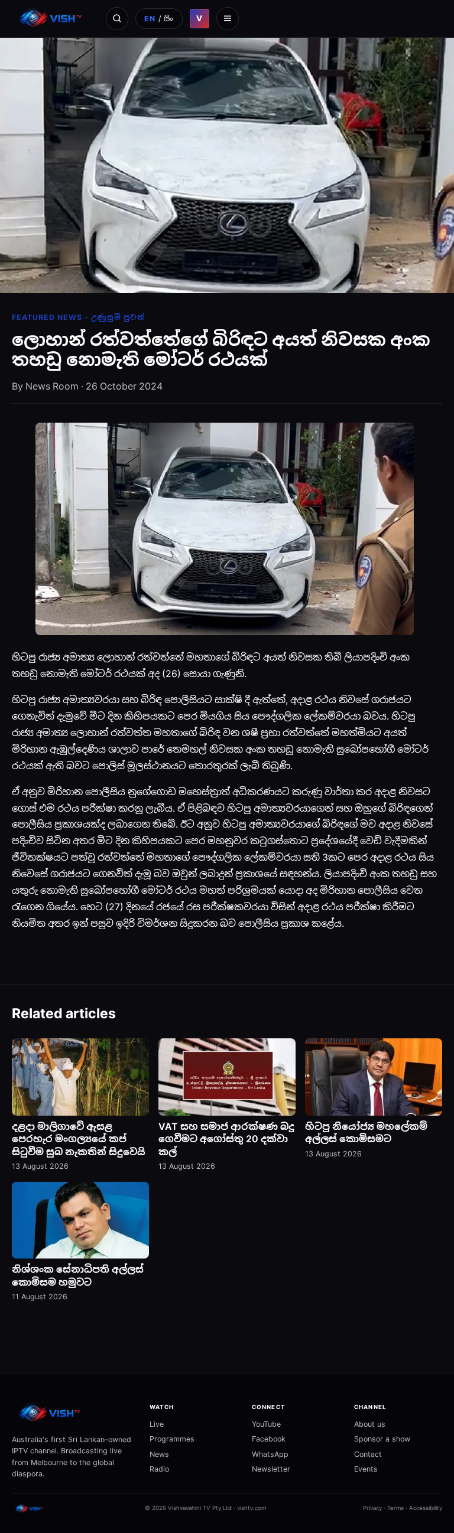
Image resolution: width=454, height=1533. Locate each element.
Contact (368, 1454)
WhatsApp (270, 1454)
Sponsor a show (382, 1438)
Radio (159, 1469)
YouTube (266, 1424)
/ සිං (158, 18)
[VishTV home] (52, 18)
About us (369, 1424)
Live (157, 1424)
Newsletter (271, 1469)
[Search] (117, 18)
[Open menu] (227, 18)
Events (366, 1469)
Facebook (269, 1438)
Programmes (172, 1438)
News (159, 1454)
